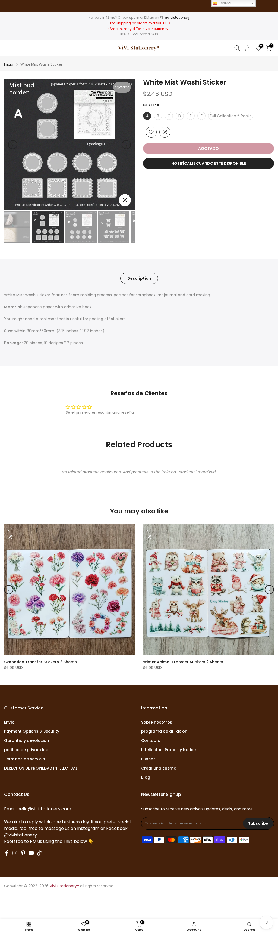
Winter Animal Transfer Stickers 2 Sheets (183, 662)
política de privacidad (26, 749)
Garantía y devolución (26, 740)
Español (224, 3)
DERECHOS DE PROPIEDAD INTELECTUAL (40, 768)
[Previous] (12, 144)
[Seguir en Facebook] (7, 853)
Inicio (8, 64)
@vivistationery (177, 17)
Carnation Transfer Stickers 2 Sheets (40, 662)
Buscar (148, 759)
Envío (9, 722)
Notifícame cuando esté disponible (208, 163)
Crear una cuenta (158, 768)
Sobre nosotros (156, 722)
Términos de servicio (24, 759)
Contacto (150, 740)
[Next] (126, 144)
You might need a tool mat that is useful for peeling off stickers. (65, 319)
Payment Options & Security (31, 731)
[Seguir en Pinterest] (23, 853)
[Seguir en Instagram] (15, 853)
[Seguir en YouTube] (31, 853)
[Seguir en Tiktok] (39, 853)
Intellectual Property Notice (168, 749)
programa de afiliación (164, 731)
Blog (145, 777)
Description (139, 278)
